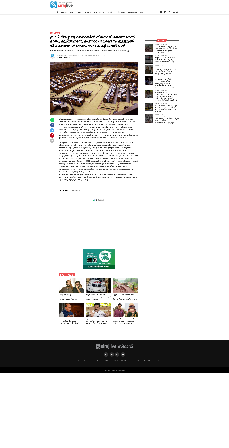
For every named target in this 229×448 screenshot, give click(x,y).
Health (85, 361)
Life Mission (76, 190)
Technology (74, 361)
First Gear (94, 361)
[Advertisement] (140, 5)
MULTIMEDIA (132, 12)
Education (135, 361)
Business (124, 361)
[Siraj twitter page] (112, 354)
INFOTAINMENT (99, 12)
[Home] (57, 12)
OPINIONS (121, 12)
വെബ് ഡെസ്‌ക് (64, 58)
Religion (114, 361)
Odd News (146, 361)
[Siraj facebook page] (106, 354)
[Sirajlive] (114, 349)
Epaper (64, 12)
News (72, 12)
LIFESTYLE (111, 12)
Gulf (79, 12)
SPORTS (88, 12)
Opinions (156, 361)
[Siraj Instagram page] (117, 354)
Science (105, 361)
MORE (142, 12)
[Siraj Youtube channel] (123, 354)
